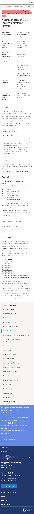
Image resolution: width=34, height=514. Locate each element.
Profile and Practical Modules (11, 346)
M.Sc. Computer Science (10, 354)
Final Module (7, 350)
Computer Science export (10, 380)
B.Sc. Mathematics (8, 318)
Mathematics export (9, 385)
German (30, 2)
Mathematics (7, 397)
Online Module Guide (9, 305)
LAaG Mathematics (8, 376)
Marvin (28, 286)
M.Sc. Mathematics (8, 359)
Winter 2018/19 (7, 263)
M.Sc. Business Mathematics (11, 367)
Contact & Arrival (9, 440)
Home (2, 6)
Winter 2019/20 (7, 265)
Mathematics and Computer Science (15, 6)
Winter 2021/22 (7, 272)
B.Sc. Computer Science (10, 314)
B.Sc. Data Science (8, 309)
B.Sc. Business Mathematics (11, 327)
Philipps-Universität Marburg (8, 457)
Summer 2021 (7, 269)
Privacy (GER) (5, 452)
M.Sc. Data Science (9, 331)
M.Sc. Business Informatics (11, 363)
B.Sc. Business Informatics (10, 322)
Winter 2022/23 (7, 274)
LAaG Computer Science (10, 372)
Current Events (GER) (8, 493)
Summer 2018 (7, 261)
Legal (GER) (5, 448)
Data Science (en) (8, 389)
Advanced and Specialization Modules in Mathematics (15, 341)
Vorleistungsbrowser (9, 402)
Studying (28, 6)
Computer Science (8, 393)
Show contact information (31, 457)
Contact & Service (9, 486)
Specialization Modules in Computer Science (16, 335)
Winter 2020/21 (7, 267)
